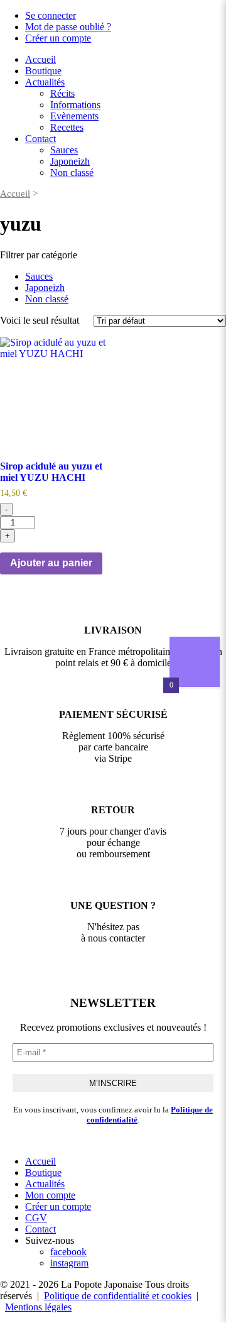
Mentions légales (38, 1307)
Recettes (66, 127)
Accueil (40, 59)
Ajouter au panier (51, 562)
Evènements (74, 116)
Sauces (64, 150)
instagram (69, 1263)
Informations (75, 104)
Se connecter (50, 15)
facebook (68, 1251)
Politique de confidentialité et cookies (117, 1295)
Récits (62, 93)
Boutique (43, 70)
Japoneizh (70, 161)
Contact (40, 138)
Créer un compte (58, 38)
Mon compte (50, 1195)
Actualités (45, 82)
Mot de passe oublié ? (68, 26)
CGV (36, 1217)
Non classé (72, 172)
